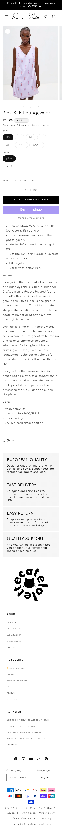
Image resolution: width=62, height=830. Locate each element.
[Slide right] (38, 107)
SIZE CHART (12, 699)
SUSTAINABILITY (14, 635)
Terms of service (22, 818)
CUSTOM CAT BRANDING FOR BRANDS (24, 732)
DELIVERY (11, 674)
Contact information (24, 824)
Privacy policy (46, 813)
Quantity (8, 166)
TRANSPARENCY (14, 641)
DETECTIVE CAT (14, 629)
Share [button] (10, 440)
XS (9, 138)
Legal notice (45, 824)
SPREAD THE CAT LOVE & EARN (21, 726)
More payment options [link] (31, 218)
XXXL (38, 146)
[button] (7, 17)
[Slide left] (23, 107)
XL (9, 146)
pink (11, 159)
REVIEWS (11, 693)
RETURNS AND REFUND (17, 681)
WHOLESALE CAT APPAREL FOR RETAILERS (26, 739)
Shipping (21, 125)
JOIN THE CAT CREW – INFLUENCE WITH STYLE (28, 720)
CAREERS (11, 647)
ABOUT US (11, 622)
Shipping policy (42, 818)
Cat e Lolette (20, 808)
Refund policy (29, 813)
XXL (23, 146)
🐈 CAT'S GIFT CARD (16, 668)
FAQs (9, 687)
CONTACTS (12, 745)
